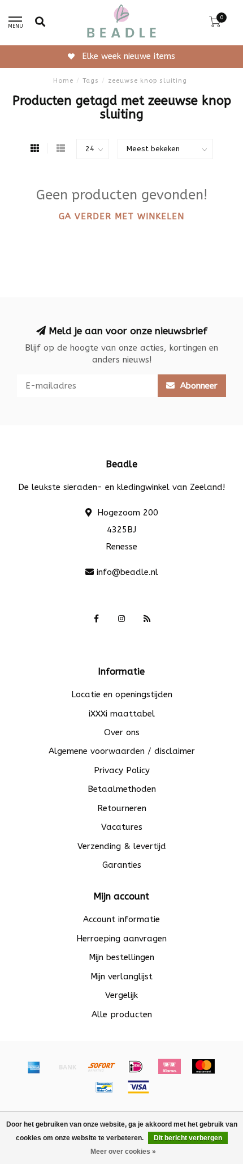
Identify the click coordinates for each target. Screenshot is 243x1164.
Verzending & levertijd (121, 846)
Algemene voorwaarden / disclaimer (122, 751)
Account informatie (121, 919)
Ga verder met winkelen (121, 216)
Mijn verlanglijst (121, 976)
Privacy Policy (122, 770)
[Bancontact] (104, 1086)
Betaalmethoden (122, 789)
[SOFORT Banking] (102, 1066)
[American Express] (34, 1066)
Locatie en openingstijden (121, 694)
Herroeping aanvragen (121, 938)
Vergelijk (121, 995)
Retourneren (121, 808)
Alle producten (122, 1014)
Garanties (121, 865)
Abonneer (197, 386)
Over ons (122, 732)
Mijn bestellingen (121, 957)
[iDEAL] (136, 1066)
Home (63, 80)
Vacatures (121, 827)
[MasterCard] (203, 1066)
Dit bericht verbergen (188, 1138)
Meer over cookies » (123, 1152)
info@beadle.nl (127, 572)
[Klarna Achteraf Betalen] (169, 1066)
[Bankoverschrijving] (68, 1066)
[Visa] (138, 1086)
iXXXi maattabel (122, 714)
